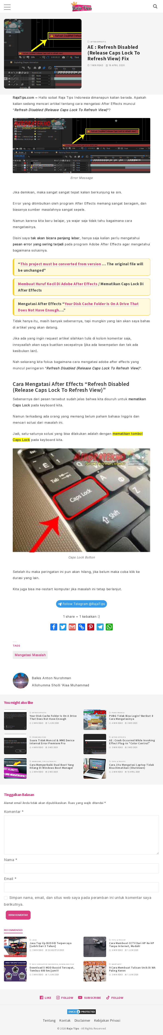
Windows (36, 761)
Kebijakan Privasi (107, 1020)
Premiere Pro (39, 737)
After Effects (98, 41)
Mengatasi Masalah (30, 655)
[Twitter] (63, 627)
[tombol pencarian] (156, 6)
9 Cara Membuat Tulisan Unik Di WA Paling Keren (132, 969)
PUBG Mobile (118, 713)
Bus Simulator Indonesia (45, 964)
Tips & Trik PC (49, 761)
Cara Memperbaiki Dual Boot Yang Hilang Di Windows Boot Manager (52, 766)
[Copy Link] (82, 627)
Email (10, 879)
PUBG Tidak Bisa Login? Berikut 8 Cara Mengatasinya (131, 717)
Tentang (49, 1020)
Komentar (14, 812)
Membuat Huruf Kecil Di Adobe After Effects (57, 283)
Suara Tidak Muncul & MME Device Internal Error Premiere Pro (52, 742)
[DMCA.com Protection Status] (81, 1012)
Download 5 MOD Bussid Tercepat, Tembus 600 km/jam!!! (52, 969)
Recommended (13, 930)
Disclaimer (82, 1020)
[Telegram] (100, 627)
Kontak (65, 1020)
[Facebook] (54, 627)
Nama (10, 860)
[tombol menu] (7, 6)
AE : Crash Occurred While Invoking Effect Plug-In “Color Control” (132, 742)
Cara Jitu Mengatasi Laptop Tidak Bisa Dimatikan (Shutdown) (131, 766)
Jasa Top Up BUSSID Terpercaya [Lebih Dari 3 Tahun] (50, 944)
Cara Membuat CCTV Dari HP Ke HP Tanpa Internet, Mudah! (131, 944)
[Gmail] (72, 627)
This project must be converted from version (60, 263)
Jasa (34, 940)
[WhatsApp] (109, 627)
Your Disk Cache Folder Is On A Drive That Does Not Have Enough (53, 717)
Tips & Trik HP (119, 940)
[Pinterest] (91, 627)
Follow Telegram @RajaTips (83, 604)
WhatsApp (117, 964)
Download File (66, 964)
